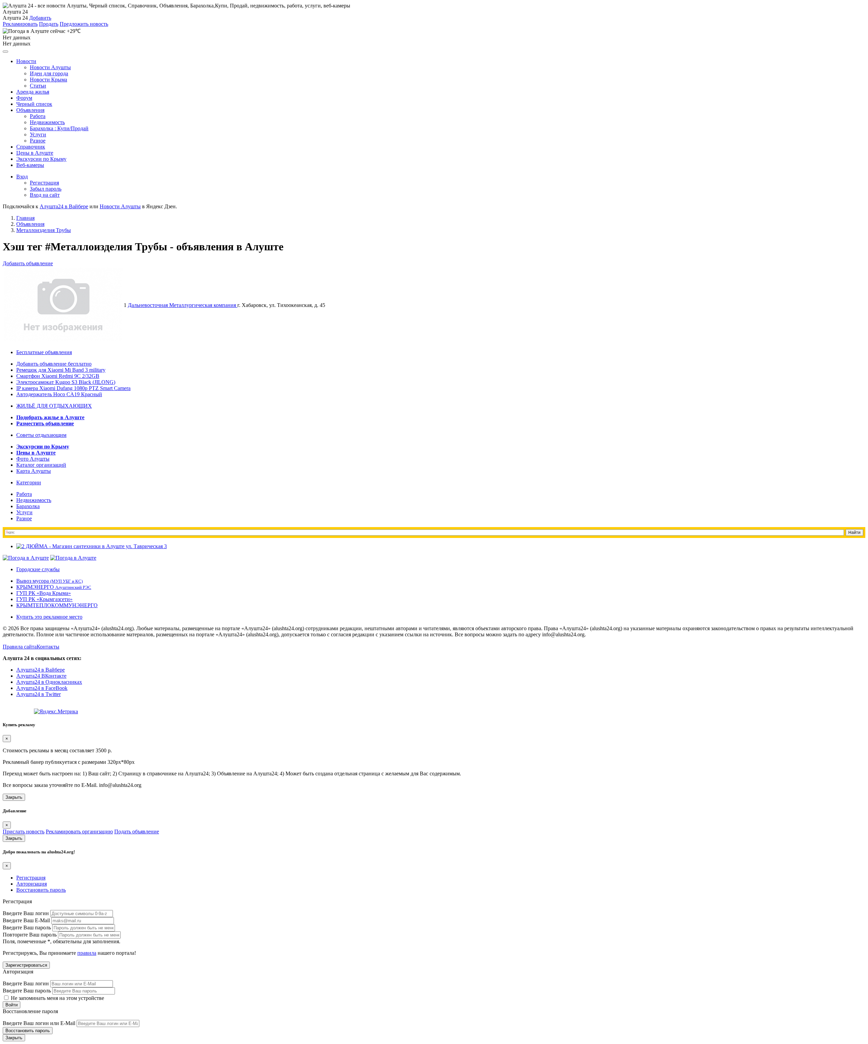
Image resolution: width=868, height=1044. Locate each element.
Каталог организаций (41, 465)
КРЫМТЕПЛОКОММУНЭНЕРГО (57, 605)
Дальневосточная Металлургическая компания (182, 305)
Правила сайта (20, 647)
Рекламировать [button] (20, 24)
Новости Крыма (48, 79)
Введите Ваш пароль (27, 927)
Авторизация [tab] (31, 884)
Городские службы (38, 569)
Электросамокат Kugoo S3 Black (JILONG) (65, 382)
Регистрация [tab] (30, 878)
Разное (37, 140)
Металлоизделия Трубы (43, 230)
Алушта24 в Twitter (38, 694)
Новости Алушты (50, 67)
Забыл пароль (45, 189)
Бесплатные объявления (44, 352)
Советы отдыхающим (41, 435)
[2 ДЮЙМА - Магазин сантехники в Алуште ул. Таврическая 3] (91, 546)
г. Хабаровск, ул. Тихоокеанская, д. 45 (281, 305)
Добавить (40, 18)
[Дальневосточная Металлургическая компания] (63, 340)
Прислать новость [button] (23, 831)
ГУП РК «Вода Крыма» (43, 593)
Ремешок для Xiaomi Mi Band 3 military (60, 370)
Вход (22, 176)
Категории (28, 482)
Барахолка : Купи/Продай (59, 128)
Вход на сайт (45, 195)
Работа (37, 116)
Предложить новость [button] (84, 24)
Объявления (30, 110)
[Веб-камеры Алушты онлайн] (73, 558)
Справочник (30, 147)
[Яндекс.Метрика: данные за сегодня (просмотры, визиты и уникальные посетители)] (56, 712)
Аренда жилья (32, 92)
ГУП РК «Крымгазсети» (44, 599)
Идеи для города (49, 73)
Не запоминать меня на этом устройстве (56, 998)
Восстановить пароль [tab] (41, 890)
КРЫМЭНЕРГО (53, 587)
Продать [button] (48, 24)
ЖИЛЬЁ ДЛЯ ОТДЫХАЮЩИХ (54, 406)
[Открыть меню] (5, 52)
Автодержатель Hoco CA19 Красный (59, 394)
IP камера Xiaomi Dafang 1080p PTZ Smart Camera (73, 388)
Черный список (34, 104)
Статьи (38, 86)
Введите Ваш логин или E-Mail (39, 1023)
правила (86, 953)
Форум (24, 98)
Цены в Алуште (34, 153)
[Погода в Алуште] (26, 558)
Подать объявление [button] (136, 831)
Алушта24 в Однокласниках (49, 682)
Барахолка (28, 506)
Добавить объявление (28, 263)
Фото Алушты (33, 459)
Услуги (38, 134)
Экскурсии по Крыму (41, 159)
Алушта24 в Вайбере (40, 670)
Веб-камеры (30, 165)
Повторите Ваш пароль (30, 934)
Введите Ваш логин (26, 913)
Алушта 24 (15, 18)
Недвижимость (47, 122)
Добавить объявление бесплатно (54, 364)
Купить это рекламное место (49, 617)
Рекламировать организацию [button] (79, 831)
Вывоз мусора (49, 581)
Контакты (48, 647)
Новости (26, 61)
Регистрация (44, 183)
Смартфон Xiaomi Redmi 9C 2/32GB (57, 376)
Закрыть (13, 797)
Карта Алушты (33, 471)
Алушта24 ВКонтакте (41, 676)
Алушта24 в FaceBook (41, 688)
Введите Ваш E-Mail (26, 920)
